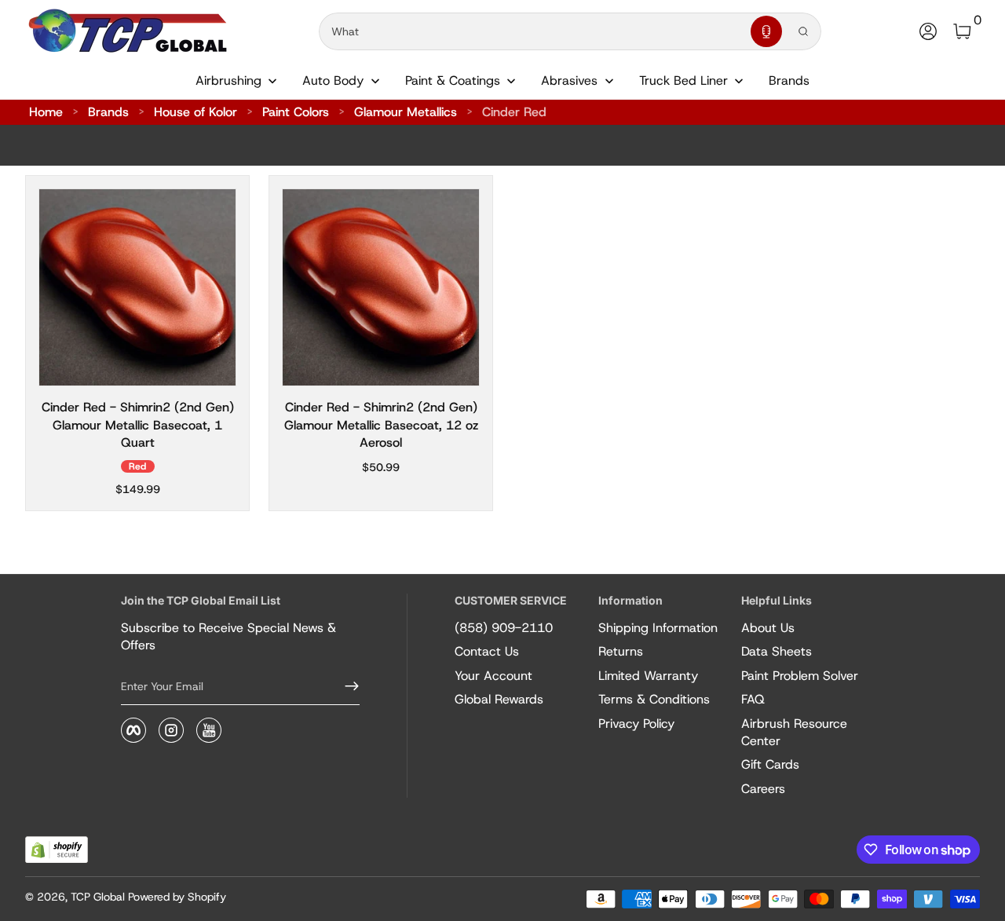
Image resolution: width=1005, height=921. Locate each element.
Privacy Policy (636, 723)
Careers (763, 788)
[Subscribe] (345, 686)
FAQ (753, 699)
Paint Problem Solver (799, 675)
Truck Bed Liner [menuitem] (683, 80)
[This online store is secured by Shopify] (56, 850)
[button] (766, 31)
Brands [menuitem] (789, 80)
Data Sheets (776, 651)
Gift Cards (770, 764)
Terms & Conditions (654, 699)
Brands (108, 112)
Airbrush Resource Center (794, 732)
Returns (620, 651)
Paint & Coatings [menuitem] (452, 80)
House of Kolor (195, 112)
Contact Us (487, 651)
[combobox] (531, 31)
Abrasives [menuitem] (569, 80)
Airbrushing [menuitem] (228, 80)
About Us (768, 627)
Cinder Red (514, 112)
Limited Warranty (648, 675)
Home (46, 112)
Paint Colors (295, 112)
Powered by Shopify (177, 897)
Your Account (493, 675)
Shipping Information (658, 627)
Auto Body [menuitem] (333, 80)
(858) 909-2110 (504, 627)
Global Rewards (499, 699)
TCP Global (98, 897)
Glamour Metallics (405, 112)
